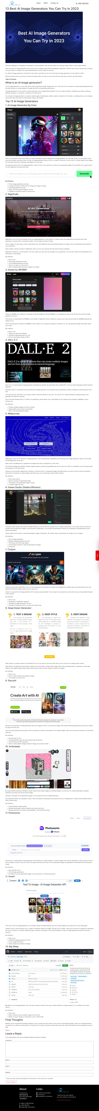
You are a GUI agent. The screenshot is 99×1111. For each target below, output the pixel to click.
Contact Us (54, 3)
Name (7, 1060)
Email (7, 1066)
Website (7, 1072)
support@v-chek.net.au (64, 1100)
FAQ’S (46, 3)
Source (7, 1030)
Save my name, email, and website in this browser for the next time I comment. (30, 1078)
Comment (8, 1040)
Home (38, 3)
